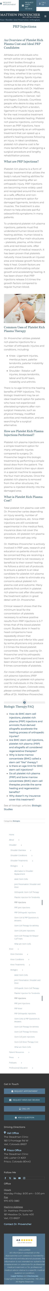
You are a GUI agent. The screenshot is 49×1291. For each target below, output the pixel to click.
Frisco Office (14, 1150)
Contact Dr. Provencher (18, 1224)
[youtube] (19, 1178)
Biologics (16, 821)
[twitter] (10, 1178)
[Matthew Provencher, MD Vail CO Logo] (20, 14)
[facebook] (5, 1178)
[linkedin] (15, 1178)
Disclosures (32, 1276)
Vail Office (13, 1133)
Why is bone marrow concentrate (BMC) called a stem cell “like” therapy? (25, 758)
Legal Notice (17, 1276)
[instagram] (24, 1178)
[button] (24, 1241)
